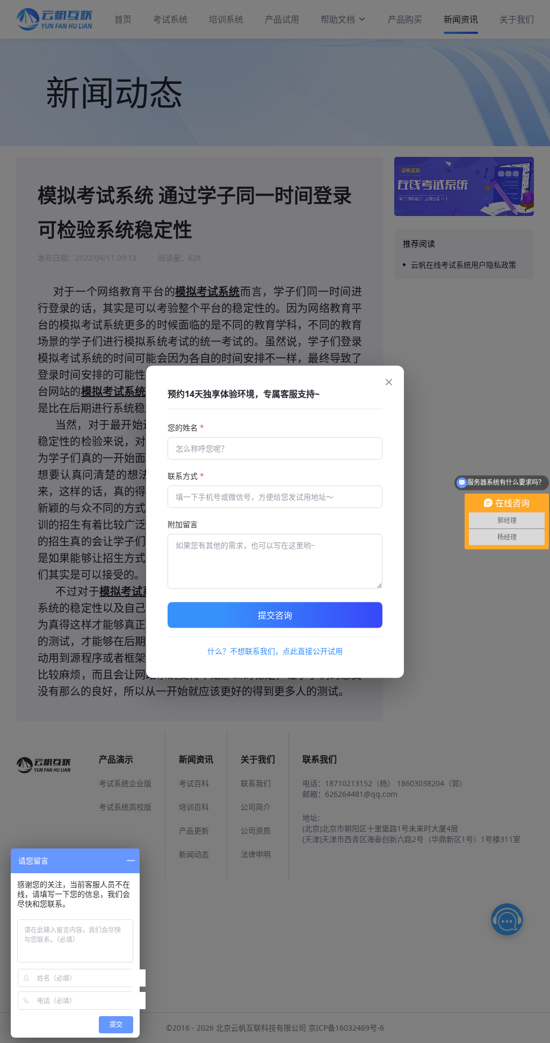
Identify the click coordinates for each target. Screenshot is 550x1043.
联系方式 (186, 475)
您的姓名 (186, 427)
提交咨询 (275, 615)
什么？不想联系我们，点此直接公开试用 (275, 650)
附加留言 (183, 524)
